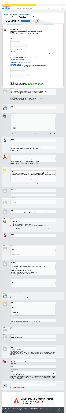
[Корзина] (63, 8)
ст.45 (14, 163)
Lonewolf (4, 334)
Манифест (20, 408)
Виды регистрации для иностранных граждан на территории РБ (21, 66)
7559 (33, 24)
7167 (30, 24)
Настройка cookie (22, 409)
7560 (35, 24)
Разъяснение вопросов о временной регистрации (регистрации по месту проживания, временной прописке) (28, 65)
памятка (19, 29)
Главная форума (6, 14)
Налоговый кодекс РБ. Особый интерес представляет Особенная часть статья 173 (24, 55)
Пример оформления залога (16, 40)
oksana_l (4, 345)
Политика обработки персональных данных (45, 408)
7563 (40, 24)
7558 (32, 24)
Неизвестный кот (5, 88)
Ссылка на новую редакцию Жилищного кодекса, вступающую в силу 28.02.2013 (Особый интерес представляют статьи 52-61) (31, 56)
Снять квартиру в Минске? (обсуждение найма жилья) (19, 16)
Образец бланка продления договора (17, 49)
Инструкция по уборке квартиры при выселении (18, 51)
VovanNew (4, 113)
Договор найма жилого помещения (16, 38)
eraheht (4, 292)
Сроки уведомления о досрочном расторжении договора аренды (21, 62)
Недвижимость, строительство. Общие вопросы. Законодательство (21, 14)
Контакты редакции (9, 408)
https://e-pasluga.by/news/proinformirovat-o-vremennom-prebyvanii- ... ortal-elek (22, 99)
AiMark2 (4, 245)
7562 (38, 24)
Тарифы (17, 408)
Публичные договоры (35, 408)
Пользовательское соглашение (27, 408)
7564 (41, 24)
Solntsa (4, 167)
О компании (4, 408)
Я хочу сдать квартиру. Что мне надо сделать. (18, 59)
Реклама (14, 408)
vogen (3, 199)
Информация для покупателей (15, 409)
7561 (37, 24)
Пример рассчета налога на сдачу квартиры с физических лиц (20, 67)
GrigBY (4, 382)
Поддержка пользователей (6, 409)
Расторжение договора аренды (15, 64)
